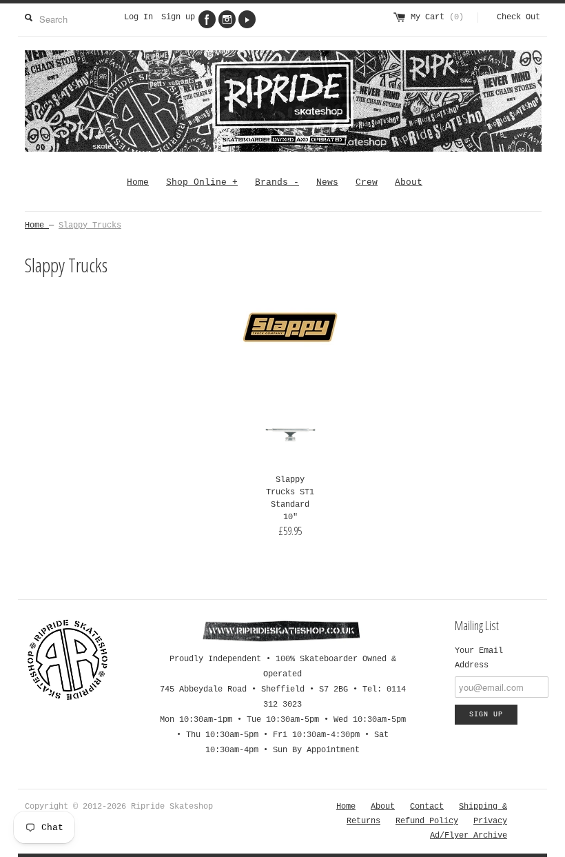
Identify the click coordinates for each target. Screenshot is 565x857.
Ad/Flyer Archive (468, 835)
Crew (367, 182)
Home (138, 182)
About (408, 182)
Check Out (518, 17)
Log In (138, 17)
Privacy (490, 821)
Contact (427, 806)
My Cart (437, 17)
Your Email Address (479, 658)
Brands (277, 182)
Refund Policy (426, 821)
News (327, 182)
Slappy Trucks (90, 225)
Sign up (178, 17)
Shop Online (202, 182)
